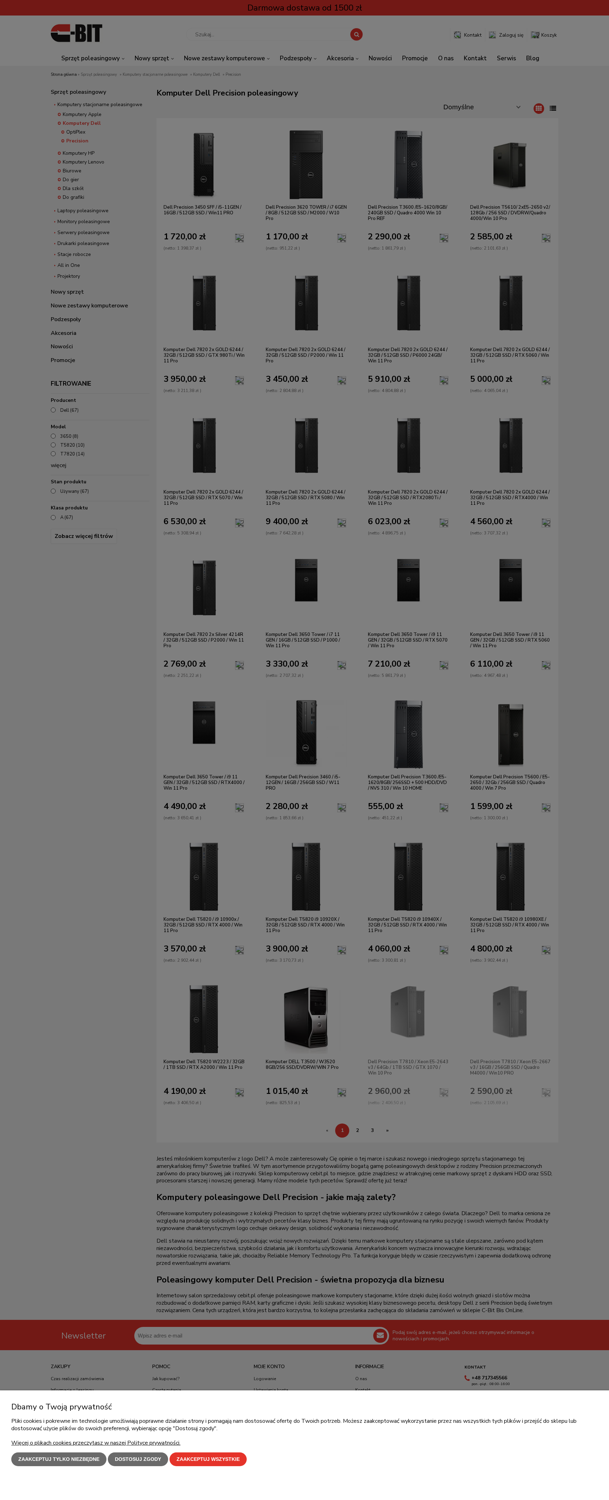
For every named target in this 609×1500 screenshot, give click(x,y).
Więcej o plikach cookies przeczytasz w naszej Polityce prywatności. (95, 1443)
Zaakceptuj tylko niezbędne (58, 1459)
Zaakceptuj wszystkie (208, 1459)
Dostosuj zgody (138, 1459)
